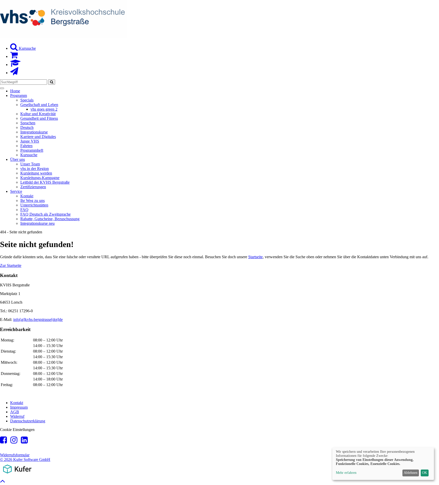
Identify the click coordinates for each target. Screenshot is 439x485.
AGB (14, 412)
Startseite (255, 257)
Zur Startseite (10, 265)
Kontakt (16, 403)
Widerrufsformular (14, 455)
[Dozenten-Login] (15, 64)
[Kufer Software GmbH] (17, 474)
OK (424, 473)
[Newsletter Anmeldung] (14, 73)
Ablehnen (410, 473)
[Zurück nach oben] (2, 482)
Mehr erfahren (346, 473)
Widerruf (17, 416)
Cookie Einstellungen (17, 429)
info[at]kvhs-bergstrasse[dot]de (38, 319)
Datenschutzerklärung (27, 421)
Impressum (19, 407)
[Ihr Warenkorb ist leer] (14, 56)
